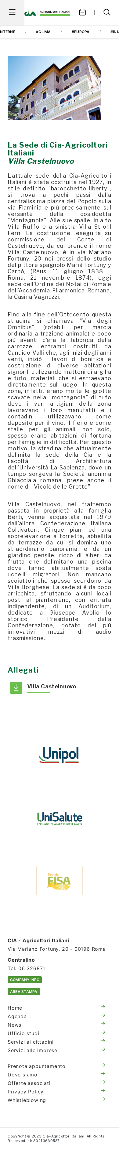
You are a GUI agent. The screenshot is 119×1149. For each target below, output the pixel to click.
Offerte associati (29, 1083)
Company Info (24, 979)
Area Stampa (24, 991)
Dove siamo (23, 1075)
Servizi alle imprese (32, 1050)
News (14, 1025)
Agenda (17, 1016)
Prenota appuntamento (37, 1066)
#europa (81, 31)
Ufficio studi (23, 1033)
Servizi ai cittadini (31, 1042)
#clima (43, 31)
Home (15, 1008)
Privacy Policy (26, 1092)
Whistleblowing (27, 1100)
